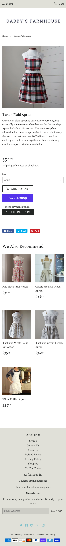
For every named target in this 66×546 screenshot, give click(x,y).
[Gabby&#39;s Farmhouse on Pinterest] (31, 525)
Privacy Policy (33, 459)
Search (33, 440)
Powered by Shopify (46, 534)
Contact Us (33, 445)
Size (4, 174)
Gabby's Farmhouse (25, 534)
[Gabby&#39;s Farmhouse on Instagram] (43, 525)
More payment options (18, 206)
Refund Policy (33, 454)
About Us (33, 450)
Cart (61, 3)
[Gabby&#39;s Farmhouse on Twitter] (21, 525)
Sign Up (56, 510)
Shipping (7, 165)
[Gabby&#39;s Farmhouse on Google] (37, 525)
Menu (9, 3)
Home (5, 36)
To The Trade (33, 468)
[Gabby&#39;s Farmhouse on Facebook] (26, 525)
